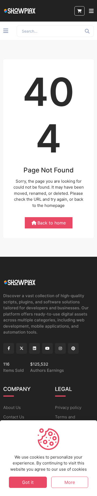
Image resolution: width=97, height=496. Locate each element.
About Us (12, 407)
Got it (28, 482)
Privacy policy (68, 407)
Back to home (51, 223)
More (69, 482)
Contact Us (13, 416)
